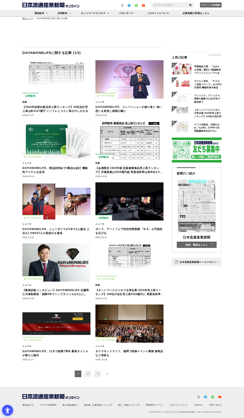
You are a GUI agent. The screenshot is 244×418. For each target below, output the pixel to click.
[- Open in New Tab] (122, 5)
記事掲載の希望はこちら (196, 13)
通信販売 (39, 13)
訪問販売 (63, 13)
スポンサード (126, 13)
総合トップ (27, 18)
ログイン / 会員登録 (211, 5)
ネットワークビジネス (93, 13)
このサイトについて (158, 13)
